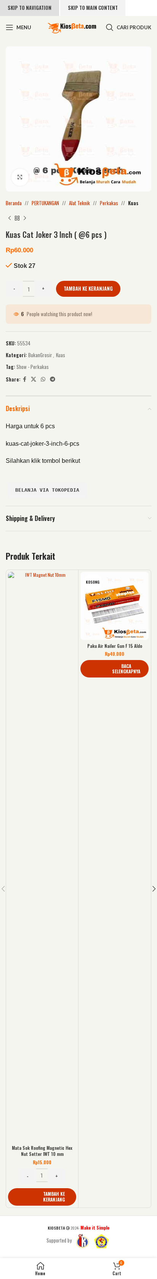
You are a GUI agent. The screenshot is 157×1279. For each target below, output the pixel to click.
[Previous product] (9, 218)
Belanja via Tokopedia (47, 490)
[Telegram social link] (53, 379)
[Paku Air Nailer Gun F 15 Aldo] (114, 606)
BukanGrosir (40, 355)
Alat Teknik (79, 203)
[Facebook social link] (25, 379)
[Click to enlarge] (20, 177)
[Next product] (25, 218)
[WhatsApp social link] (43, 379)
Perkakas (109, 203)
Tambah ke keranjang (88, 288)
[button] (42, 1197)
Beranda (14, 203)
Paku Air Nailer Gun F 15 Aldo (114, 646)
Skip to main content (93, 7)
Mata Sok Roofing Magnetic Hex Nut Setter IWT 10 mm (42, 1150)
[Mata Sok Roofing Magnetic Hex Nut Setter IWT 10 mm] (42, 857)
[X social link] (33, 379)
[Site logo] (72, 26)
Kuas (133, 203)
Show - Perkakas (32, 366)
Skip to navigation (29, 7)
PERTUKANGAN (45, 203)
